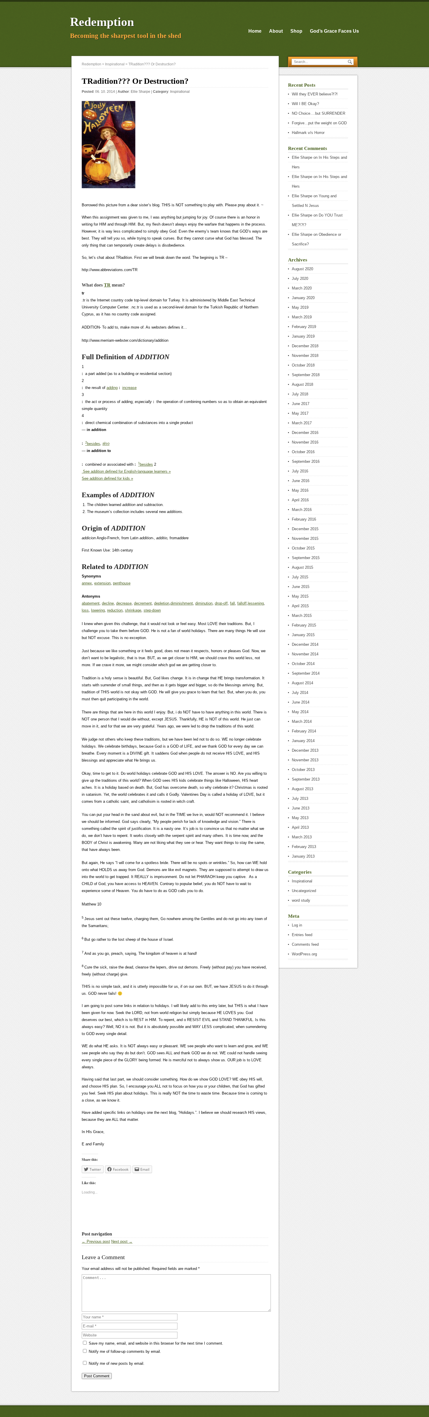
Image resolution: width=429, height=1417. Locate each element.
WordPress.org (304, 954)
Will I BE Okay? (305, 104)
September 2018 (306, 375)
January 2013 (303, 856)
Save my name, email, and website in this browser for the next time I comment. (156, 1343)
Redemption (102, 22)
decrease (124, 603)
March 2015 (302, 615)
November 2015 (305, 538)
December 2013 (305, 750)
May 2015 (300, 596)
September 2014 (306, 673)
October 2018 (303, 365)
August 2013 (302, 789)
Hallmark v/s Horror (308, 132)
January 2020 (303, 298)
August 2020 (302, 269)
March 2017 (302, 423)
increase (129, 387)
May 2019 (300, 307)
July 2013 (300, 798)
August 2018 (302, 384)
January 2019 (303, 336)
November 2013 (305, 760)
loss (85, 610)
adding (112, 387)
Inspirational (180, 92)
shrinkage (133, 610)
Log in (297, 925)
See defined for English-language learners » (126, 471)
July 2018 (300, 394)
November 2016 (305, 442)
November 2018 (305, 355)
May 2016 (300, 490)
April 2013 (300, 827)
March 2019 (302, 317)
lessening (256, 603)
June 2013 (300, 808)
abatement (91, 603)
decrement (143, 603)
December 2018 (305, 346)
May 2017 (300, 413)
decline (108, 603)
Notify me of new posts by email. (116, 1363)
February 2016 (304, 519)
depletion (161, 603)
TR (107, 284)
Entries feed (302, 935)
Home (254, 31)
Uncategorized (304, 891)
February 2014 (304, 731)
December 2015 (305, 529)
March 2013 (302, 837)
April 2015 (300, 606)
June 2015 (300, 586)
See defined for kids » (107, 478)
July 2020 (300, 278)
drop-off (221, 603)
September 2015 (306, 558)
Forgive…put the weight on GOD (319, 123)
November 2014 (305, 654)
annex (87, 583)
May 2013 (300, 818)
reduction (115, 610)
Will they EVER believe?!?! (315, 94)
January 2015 (303, 635)
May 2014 (300, 712)
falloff (242, 603)
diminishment (181, 603)
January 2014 (303, 741)
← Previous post (96, 1241)
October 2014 (303, 664)
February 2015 (304, 625)
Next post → (121, 1241)
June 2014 (300, 702)
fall (232, 603)
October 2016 (303, 452)
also (105, 443)
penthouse (121, 583)
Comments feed (305, 944)
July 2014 (300, 692)
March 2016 (302, 509)
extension (102, 583)
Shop (296, 31)
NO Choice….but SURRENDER (318, 113)
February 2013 (304, 846)
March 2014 (302, 721)
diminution (203, 603)
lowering (98, 610)
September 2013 (306, 779)
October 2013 (303, 769)
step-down (152, 610)
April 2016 (300, 500)
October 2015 (303, 548)
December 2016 (305, 432)
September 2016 (306, 461)
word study (301, 900)
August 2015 (302, 567)
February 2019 (304, 326)
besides (92, 443)
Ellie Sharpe (140, 92)
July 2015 (300, 577)
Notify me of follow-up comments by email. (125, 1351)
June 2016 (300, 481)
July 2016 (300, 471)
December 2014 (305, 644)
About (276, 31)
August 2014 (302, 683)
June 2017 (300, 404)
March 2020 (302, 288)
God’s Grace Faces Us (334, 31)
